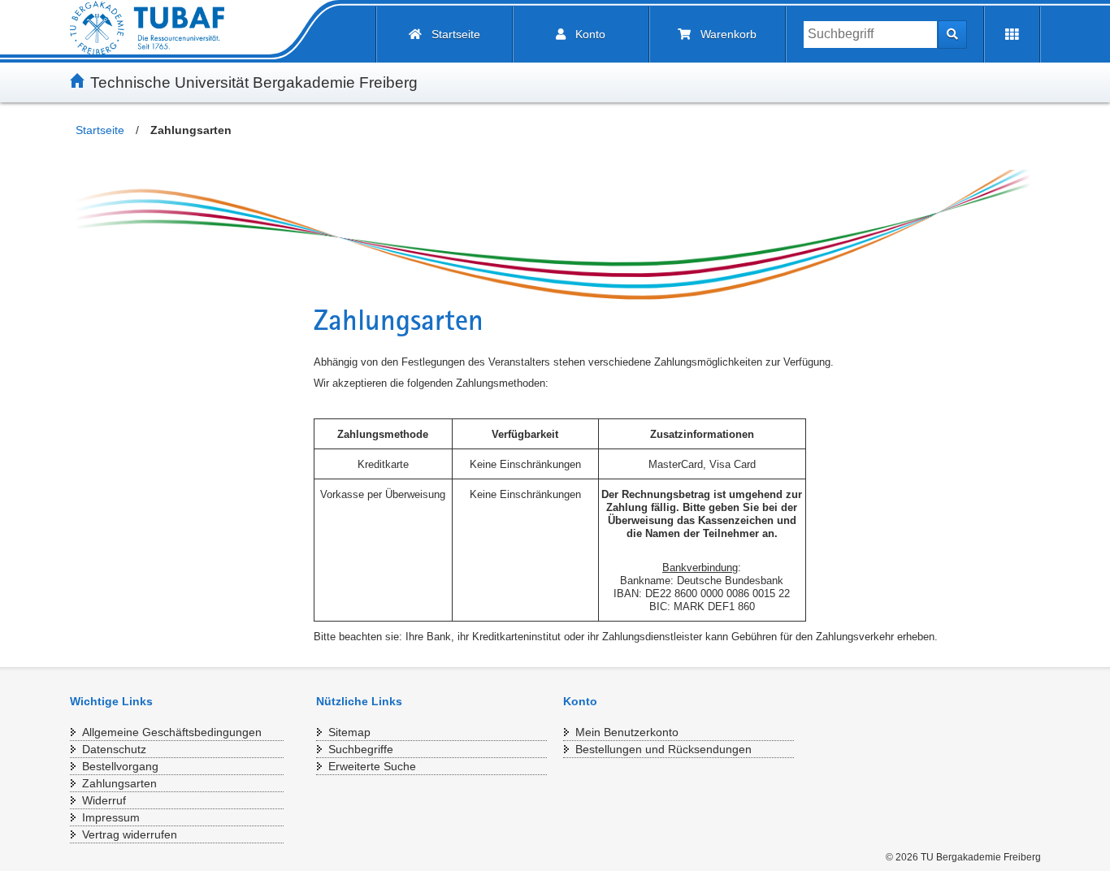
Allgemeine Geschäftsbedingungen (172, 732)
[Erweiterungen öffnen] (1012, 34)
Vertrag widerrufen (129, 834)
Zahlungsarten (119, 783)
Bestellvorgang (120, 766)
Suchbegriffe (360, 749)
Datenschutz (114, 749)
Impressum (111, 817)
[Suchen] (952, 34)
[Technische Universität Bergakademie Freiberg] (147, 28)
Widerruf (104, 800)
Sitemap (349, 732)
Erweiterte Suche (372, 766)
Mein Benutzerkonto (627, 732)
